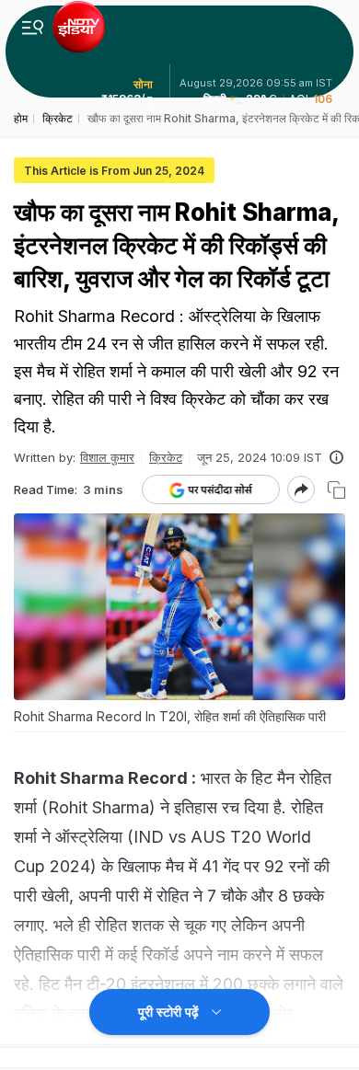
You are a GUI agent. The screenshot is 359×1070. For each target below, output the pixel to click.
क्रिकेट (165, 457)
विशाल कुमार (107, 457)
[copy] (336, 490)
